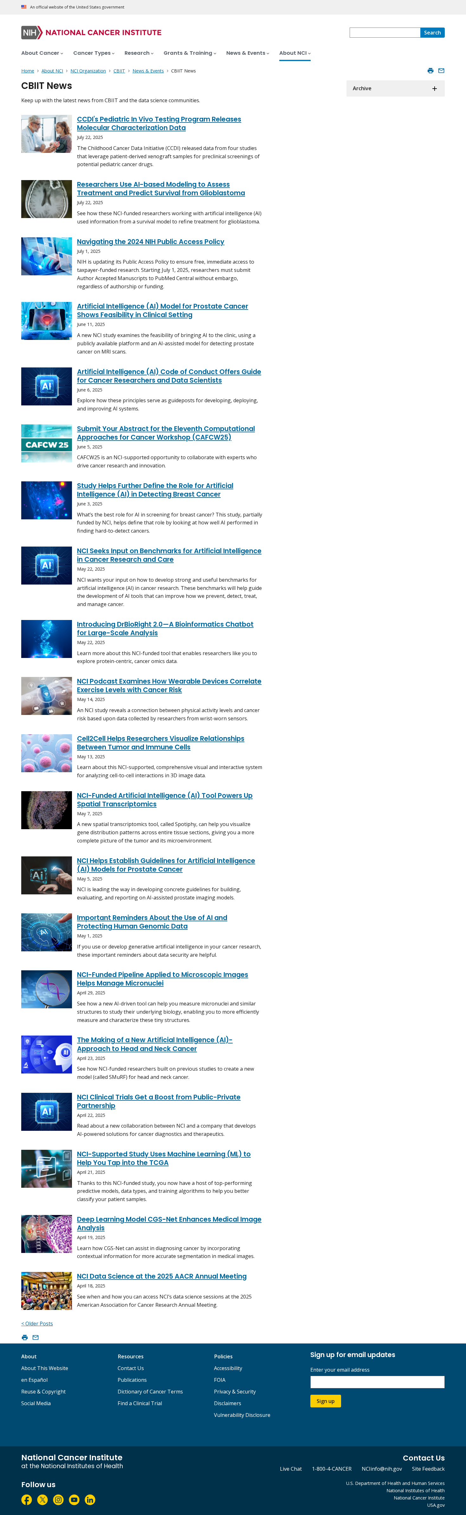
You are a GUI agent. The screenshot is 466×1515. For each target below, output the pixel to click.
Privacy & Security (235, 1391)
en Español (34, 1379)
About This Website (44, 1368)
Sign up (326, 1401)
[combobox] (385, 33)
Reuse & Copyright (43, 1391)
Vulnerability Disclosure (242, 1415)
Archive (362, 88)
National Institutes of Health (415, 1490)
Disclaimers (227, 1403)
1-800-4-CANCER (332, 1468)
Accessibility (228, 1368)
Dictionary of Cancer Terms (150, 1391)
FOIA (219, 1379)
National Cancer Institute (419, 1498)
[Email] (441, 70)
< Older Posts (37, 1323)
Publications (132, 1379)
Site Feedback (428, 1468)
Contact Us (131, 1368)
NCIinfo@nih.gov (382, 1468)
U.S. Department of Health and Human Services (395, 1483)
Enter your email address (340, 1370)
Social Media (36, 1403)
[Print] (430, 70)
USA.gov (436, 1505)
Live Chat (291, 1468)
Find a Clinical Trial (140, 1403)
